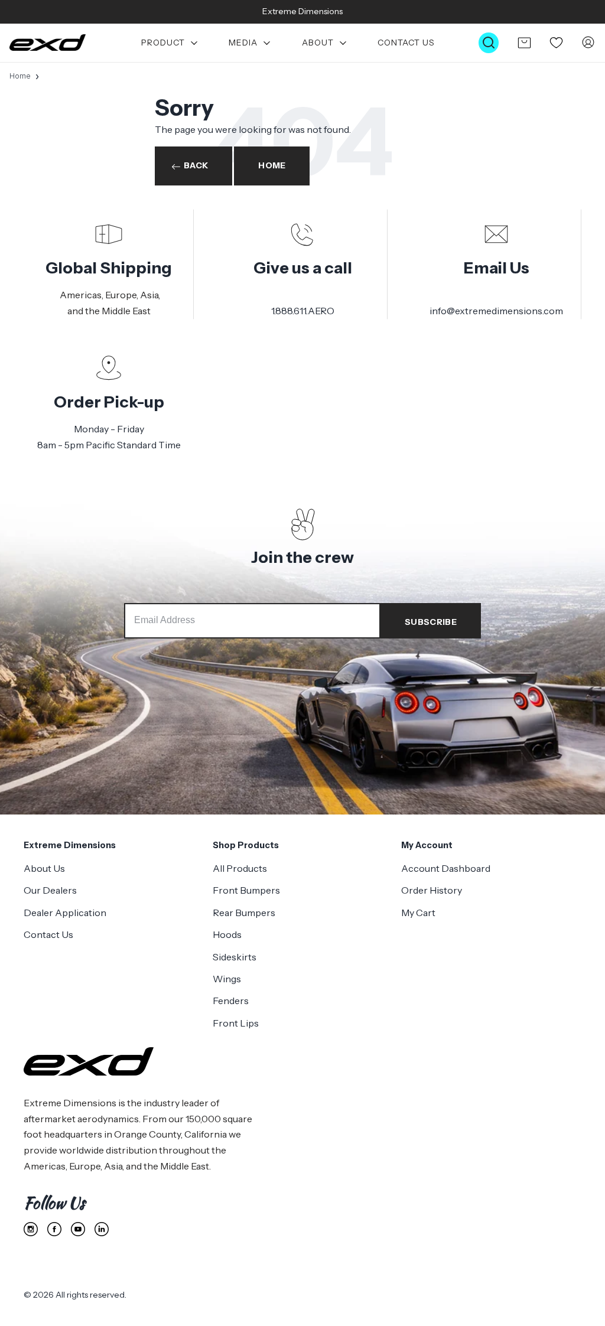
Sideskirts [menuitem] (234, 957)
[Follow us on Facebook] (54, 1229)
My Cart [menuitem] (418, 912)
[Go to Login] (588, 43)
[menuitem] (170, 43)
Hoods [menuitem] (227, 934)
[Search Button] (489, 42)
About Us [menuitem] (44, 868)
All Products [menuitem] (240, 868)
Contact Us (406, 42)
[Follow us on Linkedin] (102, 1229)
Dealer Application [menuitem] (65, 912)
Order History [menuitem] (431, 890)
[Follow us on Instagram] (31, 1229)
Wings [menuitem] (227, 979)
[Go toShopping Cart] (524, 42)
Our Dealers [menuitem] (50, 890)
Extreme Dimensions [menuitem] (70, 845)
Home (20, 75)
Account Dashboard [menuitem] (445, 868)
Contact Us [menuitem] (48, 934)
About (318, 42)
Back (196, 165)
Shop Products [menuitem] (246, 845)
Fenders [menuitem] (231, 1000)
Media (243, 42)
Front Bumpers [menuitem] (246, 890)
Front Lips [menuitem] (236, 1023)
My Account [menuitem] (427, 845)
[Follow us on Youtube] (78, 1229)
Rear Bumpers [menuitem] (244, 912)
